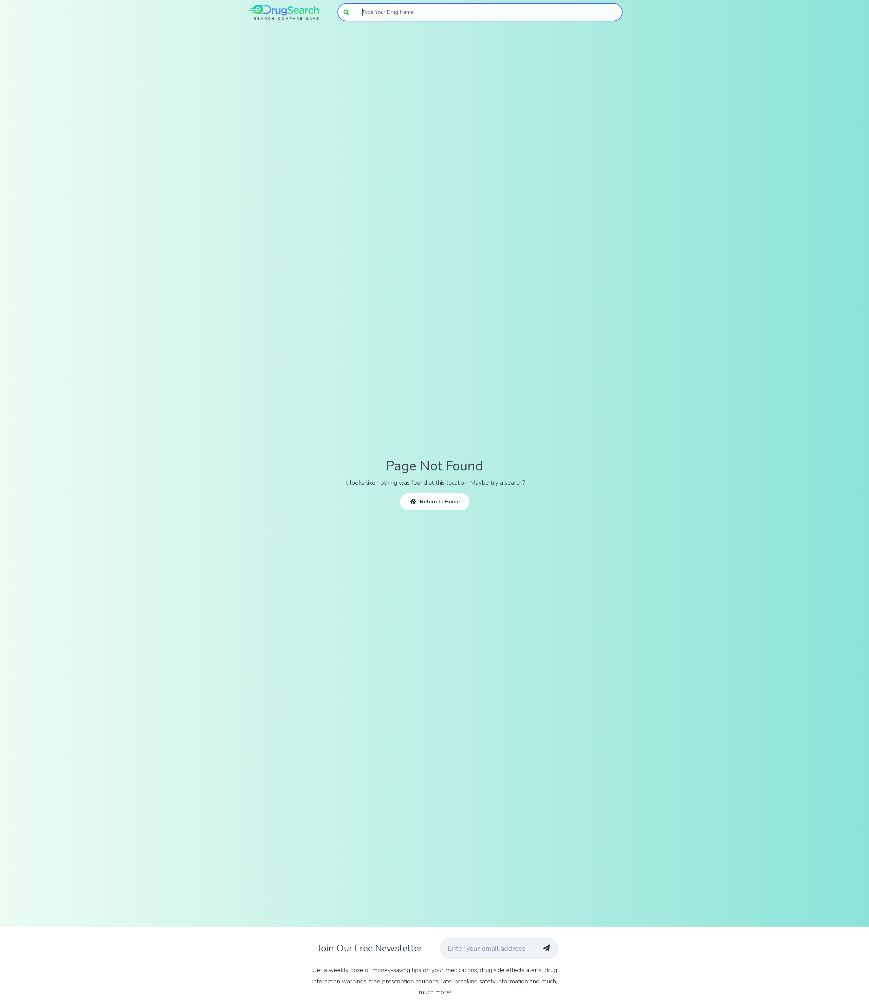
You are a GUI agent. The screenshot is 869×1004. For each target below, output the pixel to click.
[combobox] (488, 12)
